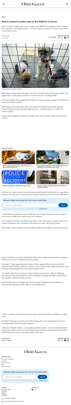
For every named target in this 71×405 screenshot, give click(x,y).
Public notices (5, 366)
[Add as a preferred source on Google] (52, 37)
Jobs (2, 364)
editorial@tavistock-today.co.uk (14, 401)
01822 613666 (11, 398)
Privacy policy (5, 363)
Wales (18, 221)
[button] (3, 4)
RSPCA (35, 93)
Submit (63, 205)
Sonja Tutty (7, 36)
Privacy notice (43, 208)
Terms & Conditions (7, 359)
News (3, 17)
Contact (3, 361)
